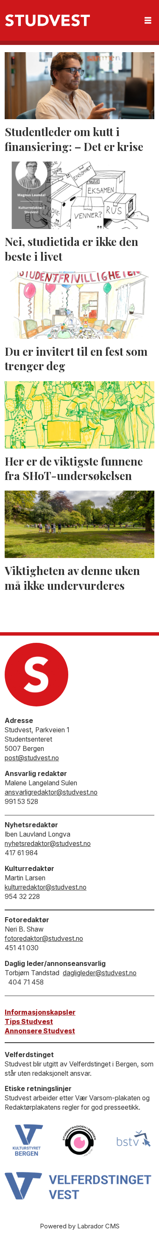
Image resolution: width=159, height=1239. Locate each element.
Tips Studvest (29, 1022)
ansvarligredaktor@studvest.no (51, 792)
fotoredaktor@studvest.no (44, 939)
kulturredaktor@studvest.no (45, 887)
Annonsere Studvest (40, 1031)
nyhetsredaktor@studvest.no (48, 844)
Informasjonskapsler (40, 1012)
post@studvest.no (32, 758)
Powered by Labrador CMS (80, 1226)
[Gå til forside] (47, 20)
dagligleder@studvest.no (100, 973)
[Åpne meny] (148, 20)
